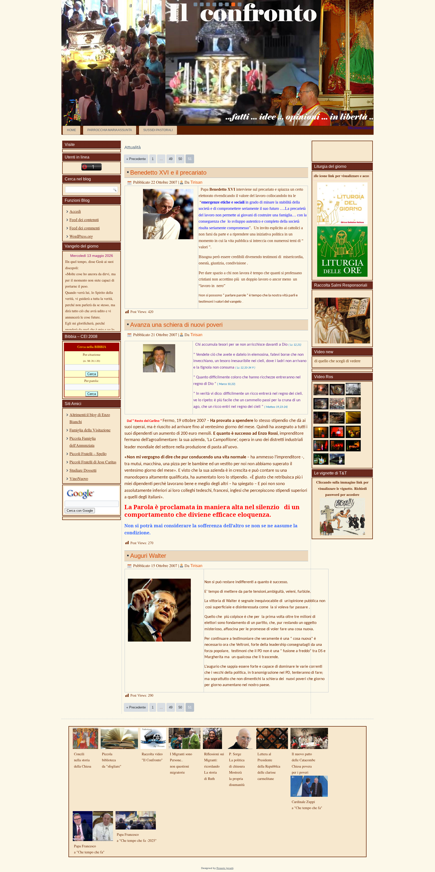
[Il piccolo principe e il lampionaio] (321, 436)
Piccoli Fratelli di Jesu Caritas (92, 461)
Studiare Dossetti (82, 470)
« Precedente (136, 159)
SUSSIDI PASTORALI (158, 130)
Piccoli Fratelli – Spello (87, 453)
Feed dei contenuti (84, 219)
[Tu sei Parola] (337, 393)
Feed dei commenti (84, 227)
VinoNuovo (78, 478)
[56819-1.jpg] (159, 374)
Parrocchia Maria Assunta (109, 130)
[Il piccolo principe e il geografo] (353, 436)
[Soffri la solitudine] (321, 422)
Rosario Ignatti (224, 868)
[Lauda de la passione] (337, 463)
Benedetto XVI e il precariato (168, 172)
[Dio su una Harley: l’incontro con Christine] (321, 463)
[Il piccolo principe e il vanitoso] (337, 449)
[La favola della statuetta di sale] (353, 449)
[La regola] (337, 422)
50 (180, 159)
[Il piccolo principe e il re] (337, 436)
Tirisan (196, 182)
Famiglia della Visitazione (90, 429)
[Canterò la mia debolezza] (321, 407)
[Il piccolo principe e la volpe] (353, 422)
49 (170, 159)
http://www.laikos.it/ (361, 127)
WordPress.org (81, 236)
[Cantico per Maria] (353, 407)
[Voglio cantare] (337, 407)
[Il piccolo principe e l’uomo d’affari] (321, 449)
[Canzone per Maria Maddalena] (321, 393)
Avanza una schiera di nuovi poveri (176, 324)
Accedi (75, 211)
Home (71, 130)
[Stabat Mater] (353, 393)
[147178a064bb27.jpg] (168, 241)
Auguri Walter (148, 555)
